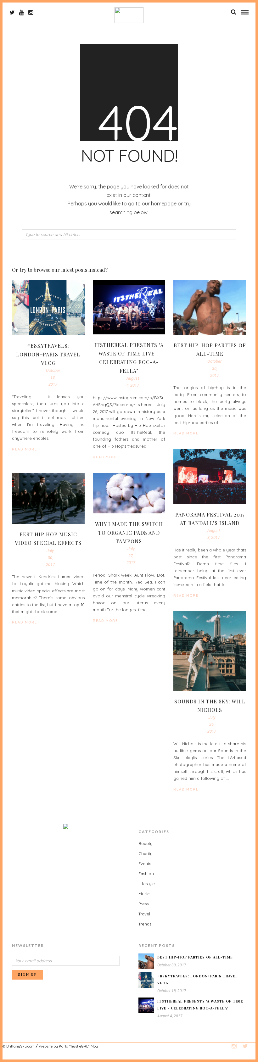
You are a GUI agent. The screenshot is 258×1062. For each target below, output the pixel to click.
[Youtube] (21, 12)
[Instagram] (30, 12)
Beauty (145, 843)
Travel (144, 913)
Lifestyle (146, 883)
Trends (144, 923)
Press (143, 903)
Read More (186, 433)
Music (143, 893)
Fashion (146, 873)
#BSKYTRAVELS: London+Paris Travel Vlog (48, 354)
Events (144, 863)
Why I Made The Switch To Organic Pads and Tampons (129, 532)
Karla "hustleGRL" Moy (78, 1046)
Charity (145, 853)
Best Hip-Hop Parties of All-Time (195, 957)
